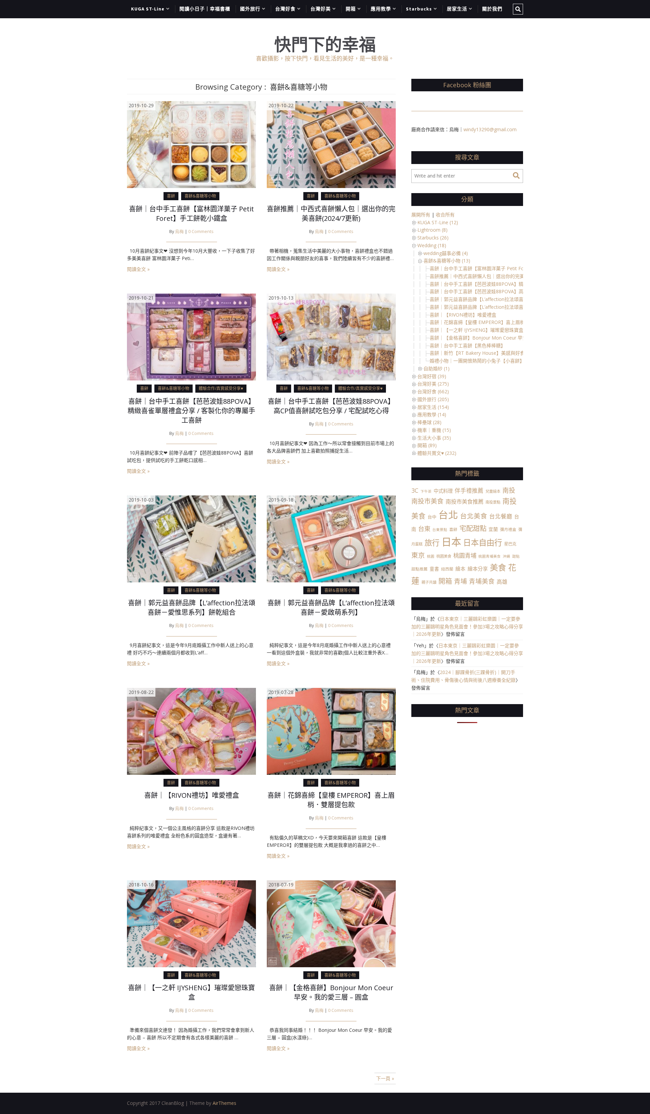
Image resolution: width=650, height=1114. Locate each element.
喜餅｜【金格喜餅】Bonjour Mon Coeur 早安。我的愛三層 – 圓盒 (331, 992)
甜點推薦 (419, 569)
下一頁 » (385, 1078)
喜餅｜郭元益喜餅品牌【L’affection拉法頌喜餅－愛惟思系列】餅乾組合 (191, 607)
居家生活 (457, 9)
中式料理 (443, 491)
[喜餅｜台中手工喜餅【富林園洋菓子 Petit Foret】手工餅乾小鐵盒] (191, 144)
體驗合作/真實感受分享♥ (221, 388)
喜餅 (171, 196)
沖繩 (506, 556)
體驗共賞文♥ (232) (436, 453)
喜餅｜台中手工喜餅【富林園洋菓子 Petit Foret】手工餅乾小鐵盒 (191, 213)
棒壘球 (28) (429, 422)
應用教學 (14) (431, 414)
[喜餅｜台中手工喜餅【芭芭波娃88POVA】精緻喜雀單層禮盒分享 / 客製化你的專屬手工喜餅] (191, 336)
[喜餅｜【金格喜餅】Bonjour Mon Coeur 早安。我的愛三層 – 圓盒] (331, 923)
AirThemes (224, 1103)
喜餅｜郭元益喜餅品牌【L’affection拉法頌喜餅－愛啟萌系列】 (331, 607)
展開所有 (420, 214)
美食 (498, 567)
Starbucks (419, 9)
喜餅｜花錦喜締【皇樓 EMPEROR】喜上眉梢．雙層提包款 (331, 800)
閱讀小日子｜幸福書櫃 (204, 9)
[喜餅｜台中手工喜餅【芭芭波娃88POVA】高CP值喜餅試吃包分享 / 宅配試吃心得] (331, 336)
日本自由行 (482, 542)
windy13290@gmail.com (490, 129)
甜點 (516, 556)
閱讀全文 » (138, 269)
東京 (418, 555)
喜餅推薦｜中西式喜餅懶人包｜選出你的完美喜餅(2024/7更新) (331, 213)
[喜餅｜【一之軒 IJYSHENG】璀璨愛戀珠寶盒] (191, 923)
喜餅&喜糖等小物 (200, 196)
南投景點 (492, 502)
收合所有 (445, 214)
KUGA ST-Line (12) (437, 222)
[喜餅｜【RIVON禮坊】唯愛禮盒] (191, 730)
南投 (508, 490)
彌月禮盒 (508, 529)
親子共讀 (428, 582)
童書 (434, 568)
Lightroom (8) (432, 230)
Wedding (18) (431, 245)
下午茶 (426, 491)
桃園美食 (443, 556)
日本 (451, 542)
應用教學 (381, 9)
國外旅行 (250, 9)
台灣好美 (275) (433, 383)
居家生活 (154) (433, 407)
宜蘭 (493, 529)
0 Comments (201, 231)
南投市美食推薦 (464, 501)
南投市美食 (427, 501)
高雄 (502, 581)
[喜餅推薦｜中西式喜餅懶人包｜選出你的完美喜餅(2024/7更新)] (331, 144)
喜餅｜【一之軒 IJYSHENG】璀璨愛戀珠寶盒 (191, 992)
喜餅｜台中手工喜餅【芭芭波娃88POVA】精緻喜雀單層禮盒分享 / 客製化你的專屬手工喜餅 (191, 411)
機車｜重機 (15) (434, 430)
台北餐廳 (500, 516)
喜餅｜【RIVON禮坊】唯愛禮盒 (191, 795)
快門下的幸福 (325, 44)
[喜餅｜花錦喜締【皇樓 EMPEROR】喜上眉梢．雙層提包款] (331, 730)
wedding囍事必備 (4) (446, 253)
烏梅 (179, 231)
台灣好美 (320, 9)
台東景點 (439, 529)
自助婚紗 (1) (437, 368)
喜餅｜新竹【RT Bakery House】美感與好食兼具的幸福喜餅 (494, 353)
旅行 (432, 542)
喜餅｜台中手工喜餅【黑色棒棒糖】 (467, 345)
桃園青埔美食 (489, 556)
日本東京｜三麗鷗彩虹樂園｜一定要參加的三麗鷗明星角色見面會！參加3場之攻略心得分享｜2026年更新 (467, 626)
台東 (424, 528)
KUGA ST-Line (148, 9)
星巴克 (510, 544)
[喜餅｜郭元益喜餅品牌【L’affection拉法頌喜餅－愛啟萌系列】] (331, 538)
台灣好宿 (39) (431, 376)
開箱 (351, 9)
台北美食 (473, 515)
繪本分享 (478, 568)
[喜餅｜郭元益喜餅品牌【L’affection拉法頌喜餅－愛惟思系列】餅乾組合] (191, 538)
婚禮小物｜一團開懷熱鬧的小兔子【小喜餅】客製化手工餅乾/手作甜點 (504, 360)
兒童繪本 (492, 491)
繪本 (460, 568)
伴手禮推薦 (469, 490)
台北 (448, 514)
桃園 (430, 556)
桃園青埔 (464, 555)
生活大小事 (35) (434, 438)
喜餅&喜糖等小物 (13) (447, 260)
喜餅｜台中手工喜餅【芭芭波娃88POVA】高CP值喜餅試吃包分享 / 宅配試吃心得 (331, 406)
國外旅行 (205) (433, 399)
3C (414, 490)
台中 (432, 517)
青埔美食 (482, 581)
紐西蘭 (447, 569)
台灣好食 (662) (433, 391)
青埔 (460, 581)
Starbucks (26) (433, 237)
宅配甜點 (472, 528)
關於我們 (492, 9)
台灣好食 (285, 9)
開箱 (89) (427, 445)
